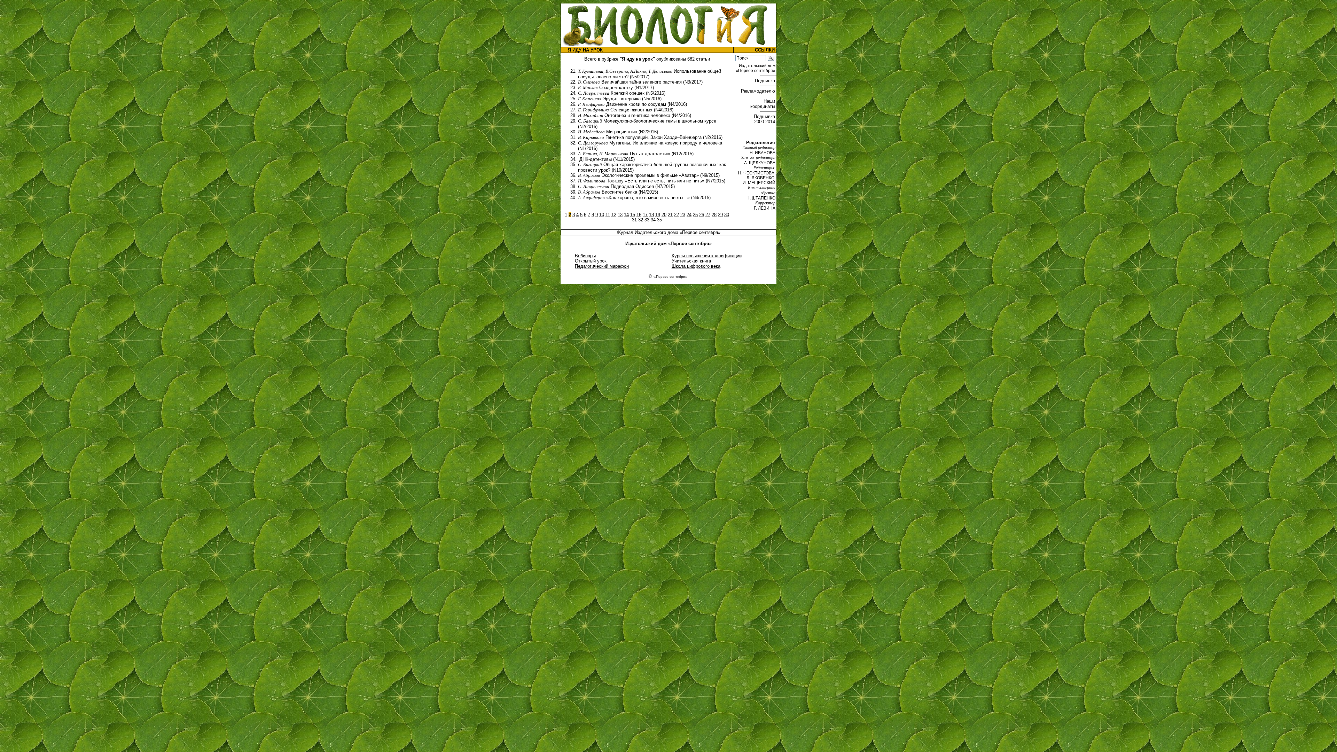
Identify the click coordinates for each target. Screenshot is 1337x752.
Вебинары (585, 255)
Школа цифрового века (696, 266)
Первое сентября (670, 277)
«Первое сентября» (700, 232)
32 (640, 219)
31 (634, 219)
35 (659, 219)
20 (664, 214)
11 (607, 214)
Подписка (765, 80)
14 (626, 214)
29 (720, 214)
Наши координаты (763, 104)
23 (682, 214)
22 (676, 214)
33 (646, 219)
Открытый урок (591, 261)
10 (601, 214)
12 (613, 214)
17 (645, 214)
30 (726, 214)
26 (701, 214)
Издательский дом (756, 68)
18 (651, 214)
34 (653, 219)
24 (689, 214)
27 (707, 214)
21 (670, 214)
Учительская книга (691, 261)
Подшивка (765, 119)
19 (657, 214)
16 (638, 214)
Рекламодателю (758, 91)
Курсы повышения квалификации (707, 255)
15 (632, 214)
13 (620, 214)
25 (695, 214)
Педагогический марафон (602, 266)
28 (714, 214)
